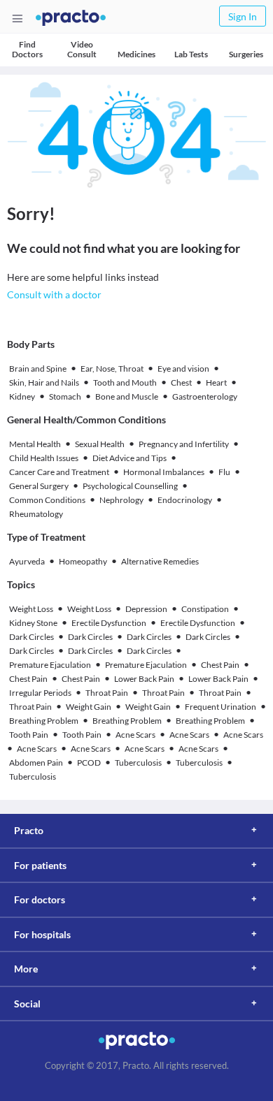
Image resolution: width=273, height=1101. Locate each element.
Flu (224, 472)
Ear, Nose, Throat (112, 368)
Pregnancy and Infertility (184, 444)
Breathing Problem (43, 720)
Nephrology (121, 500)
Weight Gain (88, 706)
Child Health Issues (43, 458)
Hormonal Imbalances (163, 472)
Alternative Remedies (160, 561)
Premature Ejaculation (50, 664)
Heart (216, 382)
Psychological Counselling (130, 486)
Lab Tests (191, 54)
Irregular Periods (40, 692)
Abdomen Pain (36, 762)
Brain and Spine (37, 368)
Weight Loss (31, 609)
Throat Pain (106, 692)
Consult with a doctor (54, 294)
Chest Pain (220, 664)
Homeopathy (83, 561)
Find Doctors (27, 49)
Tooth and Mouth (125, 382)
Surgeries (246, 54)
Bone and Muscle (126, 396)
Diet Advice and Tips (129, 458)
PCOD (89, 762)
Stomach (65, 396)
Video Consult (82, 49)
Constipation (205, 609)
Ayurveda (27, 561)
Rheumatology (36, 514)
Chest (181, 382)
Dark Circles (31, 637)
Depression (146, 609)
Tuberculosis (138, 762)
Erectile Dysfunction (108, 623)
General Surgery (39, 486)
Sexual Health (100, 444)
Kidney (22, 396)
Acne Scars (135, 734)
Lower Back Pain (144, 678)
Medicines (136, 54)
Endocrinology (185, 500)
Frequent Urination (220, 706)
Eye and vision (183, 368)
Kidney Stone (33, 623)
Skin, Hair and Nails (44, 382)
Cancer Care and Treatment (59, 472)
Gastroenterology (204, 396)
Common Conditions (47, 500)
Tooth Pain (28, 734)
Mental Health (35, 444)
